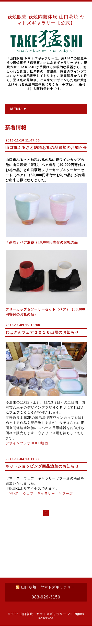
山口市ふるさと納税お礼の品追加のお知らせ (46, 147)
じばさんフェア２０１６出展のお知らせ (42, 332)
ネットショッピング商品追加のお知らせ (42, 466)
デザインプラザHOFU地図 (27, 443)
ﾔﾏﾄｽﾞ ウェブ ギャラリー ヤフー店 (41, 493)
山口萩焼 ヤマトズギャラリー (43, 614)
